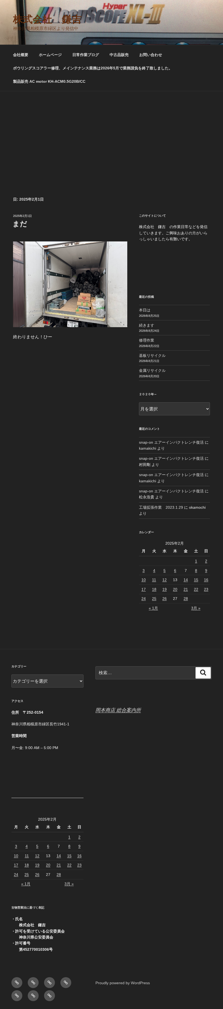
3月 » (195, 608)
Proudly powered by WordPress (122, 983)
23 (206, 589)
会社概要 (20, 55)
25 (154, 598)
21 (186, 589)
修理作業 (146, 340)
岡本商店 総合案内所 (118, 710)
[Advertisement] (111, 132)
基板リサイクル (152, 355)
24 (143, 598)
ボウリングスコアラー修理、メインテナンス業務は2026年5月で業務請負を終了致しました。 (92, 68)
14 (186, 580)
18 (154, 589)
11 (154, 580)
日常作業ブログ (85, 55)
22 (196, 589)
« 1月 (153, 608)
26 (164, 598)
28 (186, 598)
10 (143, 580)
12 (164, 580)
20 (175, 589)
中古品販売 (119, 55)
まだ (20, 224)
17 (143, 589)
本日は (144, 310)
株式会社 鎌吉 (47, 19)
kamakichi (147, 448)
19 (164, 589)
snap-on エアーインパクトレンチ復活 (171, 442)
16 (206, 580)
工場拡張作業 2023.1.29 (161, 507)
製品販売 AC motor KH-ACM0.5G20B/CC (49, 81)
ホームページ (50, 55)
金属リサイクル (152, 370)
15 (196, 580)
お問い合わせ (150, 55)
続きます (146, 325)
